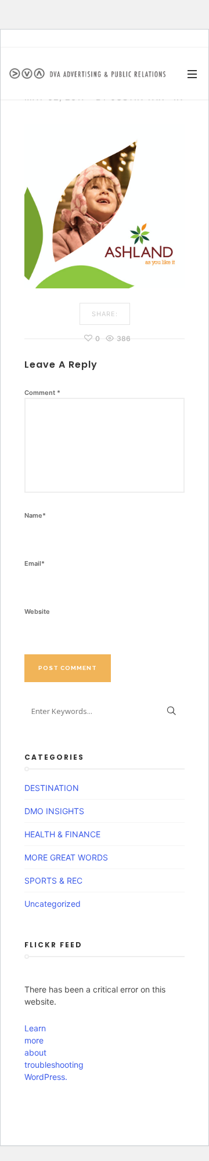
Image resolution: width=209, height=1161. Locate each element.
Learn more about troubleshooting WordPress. (44, 1052)
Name (35, 515)
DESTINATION (51, 788)
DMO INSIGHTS (54, 811)
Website (37, 611)
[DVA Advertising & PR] (87, 73)
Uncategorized (52, 904)
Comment (42, 393)
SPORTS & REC (53, 880)
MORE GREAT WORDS (66, 857)
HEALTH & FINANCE (62, 834)
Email (34, 563)
